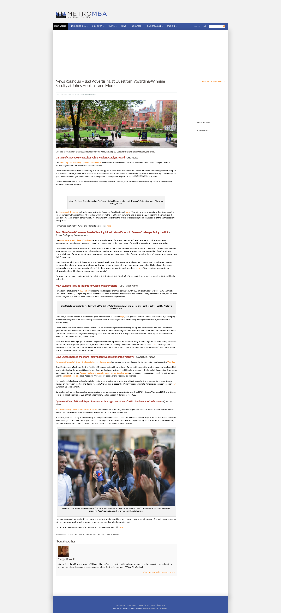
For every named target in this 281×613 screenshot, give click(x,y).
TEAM (147, 605)
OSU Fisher (84, 291)
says (128, 212)
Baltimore (80, 535)
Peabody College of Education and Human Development (104, 373)
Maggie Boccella (89, 95)
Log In (204, 26)
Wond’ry (171, 362)
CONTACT (154, 605)
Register (196, 26)
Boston (91, 535)
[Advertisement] (140, 54)
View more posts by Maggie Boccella (159, 572)
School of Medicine (71, 376)
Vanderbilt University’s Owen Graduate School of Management (83, 362)
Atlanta (69, 535)
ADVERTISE (161, 605)
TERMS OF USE (120, 605)
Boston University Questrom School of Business (76, 410)
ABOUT (141, 605)
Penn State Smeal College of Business (75, 240)
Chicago (101, 535)
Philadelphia (113, 535)
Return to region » (213, 81)
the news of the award (68, 212)
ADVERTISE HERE (203, 123)
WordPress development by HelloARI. (155, 608)
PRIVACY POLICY (132, 605)
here (109, 226)
